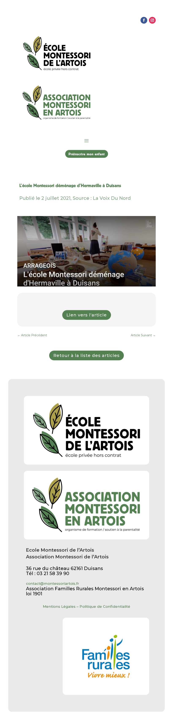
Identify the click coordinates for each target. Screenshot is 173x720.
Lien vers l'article (86, 314)
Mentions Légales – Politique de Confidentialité (86, 606)
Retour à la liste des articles (86, 355)
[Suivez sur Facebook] (144, 20)
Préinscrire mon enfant (87, 154)
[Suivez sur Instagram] (152, 20)
